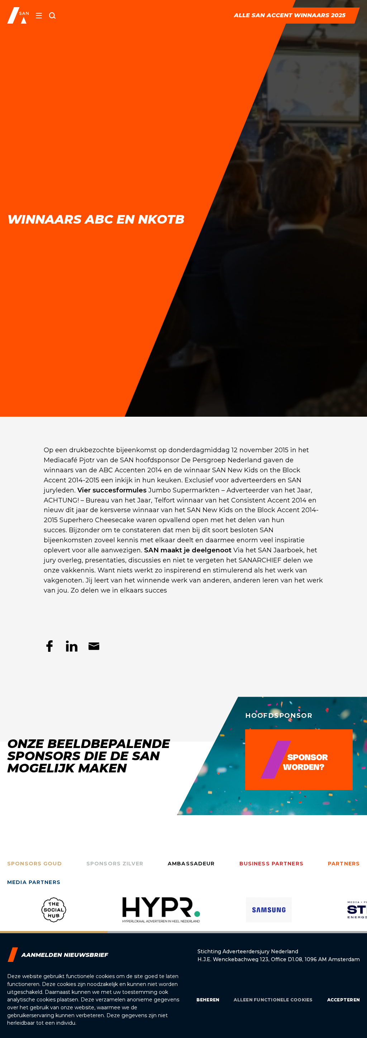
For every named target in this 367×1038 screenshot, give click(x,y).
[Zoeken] (52, 15)
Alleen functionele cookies (273, 999)
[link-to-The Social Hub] (54, 915)
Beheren (208, 999)
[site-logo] (18, 15)
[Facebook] (49, 646)
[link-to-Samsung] (269, 915)
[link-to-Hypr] (161, 915)
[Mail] (94, 646)
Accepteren (343, 999)
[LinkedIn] (71, 646)
